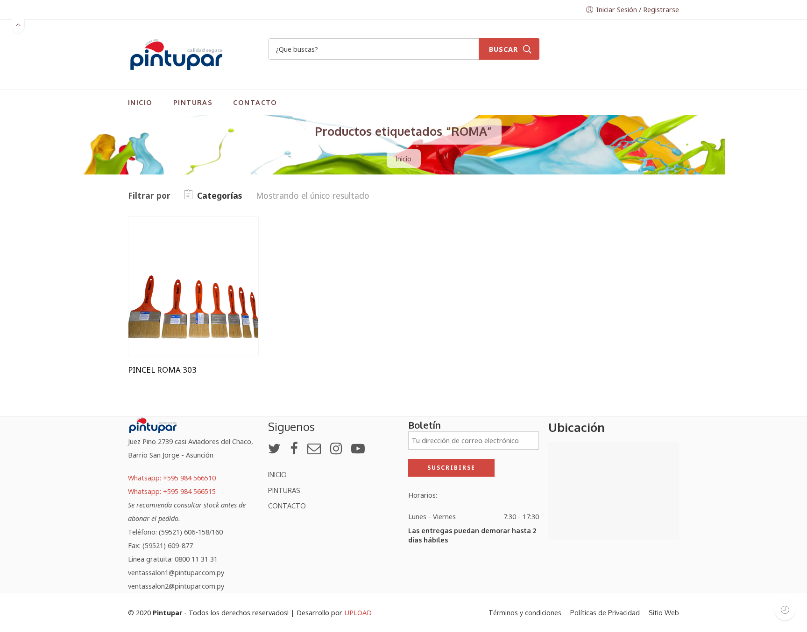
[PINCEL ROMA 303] (193, 286)
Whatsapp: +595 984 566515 (172, 491)
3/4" (154, 309)
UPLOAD (358, 612)
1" (154, 237)
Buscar (503, 49)
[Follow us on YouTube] (358, 448)
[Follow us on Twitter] (274, 448)
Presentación (149, 224)
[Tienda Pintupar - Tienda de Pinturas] (176, 53)
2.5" (154, 295)
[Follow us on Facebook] (294, 448)
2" (154, 280)
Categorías (219, 195)
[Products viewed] (784, 609)
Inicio (403, 158)
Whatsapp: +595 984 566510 (172, 477)
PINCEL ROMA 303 (162, 370)
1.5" (154, 266)
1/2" (154, 251)
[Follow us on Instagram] (336, 448)
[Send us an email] (314, 448)
